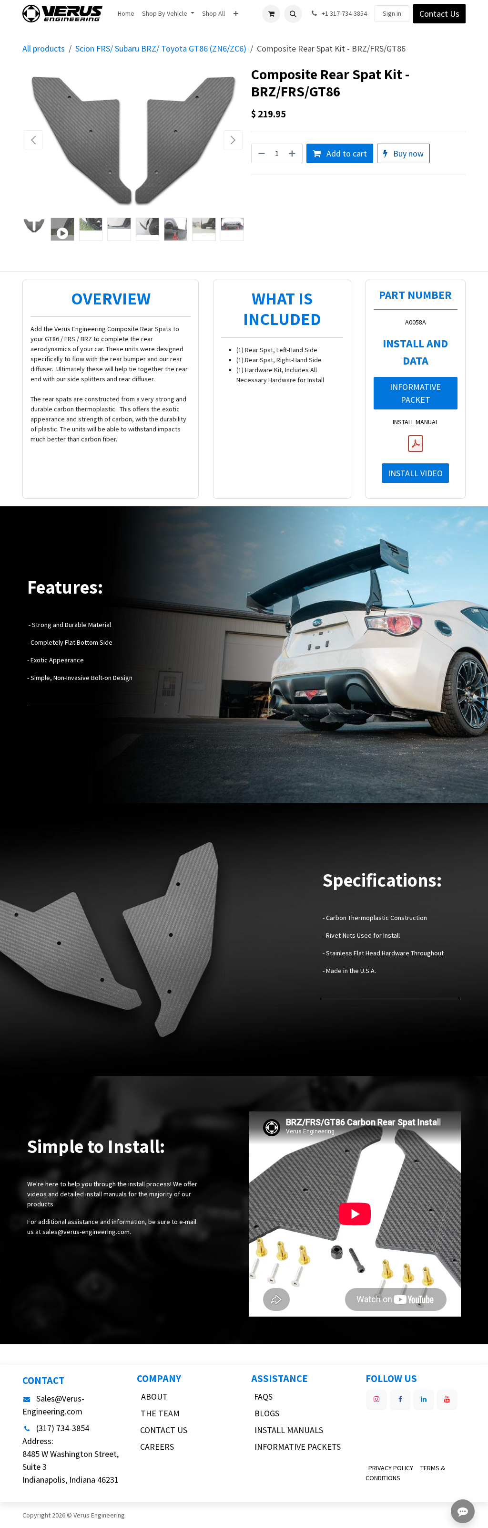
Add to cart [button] (346, 153)
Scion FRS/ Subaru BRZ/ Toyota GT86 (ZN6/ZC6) (160, 48)
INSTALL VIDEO (415, 473)
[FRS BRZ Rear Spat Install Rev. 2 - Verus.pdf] (416, 444)
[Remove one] (261, 153)
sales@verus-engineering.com (86, 1231)
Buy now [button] (407, 153)
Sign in (392, 13)
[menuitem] (126, 13)
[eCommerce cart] (271, 14)
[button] (293, 14)
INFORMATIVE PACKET (415, 393)
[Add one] (293, 153)
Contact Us (439, 13)
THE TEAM (160, 1413)
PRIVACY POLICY (390, 1468)
